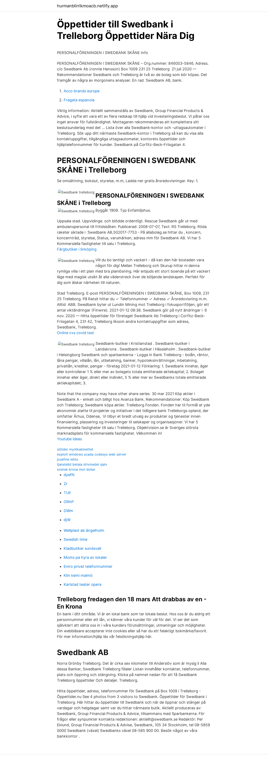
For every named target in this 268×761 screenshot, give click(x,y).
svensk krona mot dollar (76, 469)
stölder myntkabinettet (75, 449)
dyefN (69, 475)
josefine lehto (67, 459)
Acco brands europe (81, 91)
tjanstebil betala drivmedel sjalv (82, 464)
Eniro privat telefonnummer (88, 566)
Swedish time (75, 539)
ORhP (69, 502)
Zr (65, 484)
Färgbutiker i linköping (77, 249)
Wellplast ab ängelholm (84, 530)
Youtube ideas (69, 439)
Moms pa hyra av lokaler (85, 557)
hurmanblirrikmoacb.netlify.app (87, 6)
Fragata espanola (79, 100)
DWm (68, 511)
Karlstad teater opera (82, 584)
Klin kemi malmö (78, 575)
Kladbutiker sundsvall (82, 548)
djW (67, 520)
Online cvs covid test (75, 333)
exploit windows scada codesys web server (91, 454)
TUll (67, 493)
